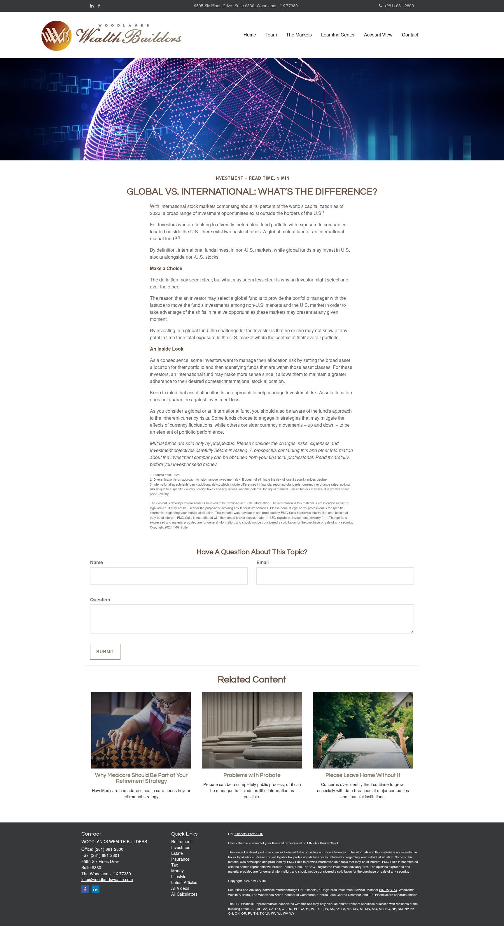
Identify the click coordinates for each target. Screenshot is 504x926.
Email (262, 562)
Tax (174, 865)
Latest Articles (184, 882)
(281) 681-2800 (399, 5)
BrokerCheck (329, 843)
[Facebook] (99, 5)
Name (96, 562)
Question (100, 599)
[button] (271, 34)
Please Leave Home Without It (363, 775)
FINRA (384, 889)
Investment (181, 847)
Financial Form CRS (249, 833)
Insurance (180, 859)
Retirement (181, 841)
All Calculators (184, 894)
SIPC (393, 889)
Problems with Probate (252, 775)
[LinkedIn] (92, 5)
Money (177, 871)
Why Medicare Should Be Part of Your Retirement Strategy (141, 778)
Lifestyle (178, 876)
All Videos (180, 888)
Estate (177, 853)
